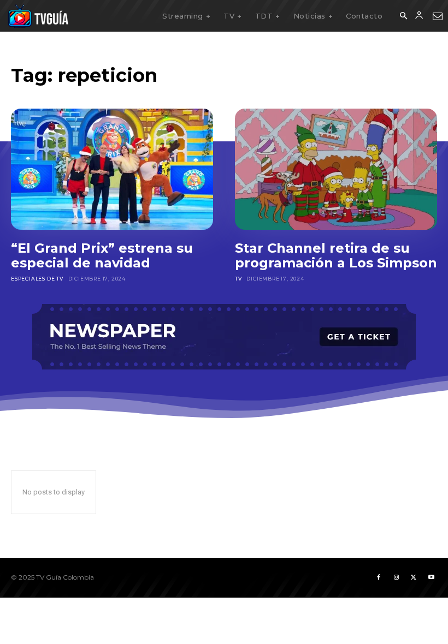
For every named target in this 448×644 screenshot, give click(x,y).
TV (238, 279)
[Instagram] (396, 577)
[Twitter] (414, 577)
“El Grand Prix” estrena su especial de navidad (102, 255)
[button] (403, 16)
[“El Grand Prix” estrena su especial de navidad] (112, 169)
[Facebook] (379, 577)
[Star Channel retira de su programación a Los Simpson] (336, 169)
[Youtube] (431, 577)
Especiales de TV (37, 279)
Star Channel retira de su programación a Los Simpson (336, 255)
